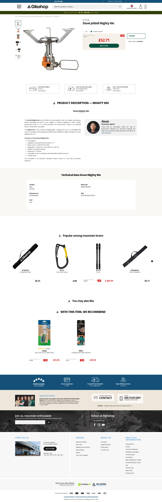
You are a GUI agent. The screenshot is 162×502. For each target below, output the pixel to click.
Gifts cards (79, 444)
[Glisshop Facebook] (94, 425)
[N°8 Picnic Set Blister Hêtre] (44, 333)
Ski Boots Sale (130, 468)
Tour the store (105, 450)
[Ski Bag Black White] (25, 256)
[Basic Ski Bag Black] (135, 256)
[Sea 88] (98, 256)
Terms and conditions (82, 455)
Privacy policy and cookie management (86, 497)
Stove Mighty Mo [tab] (81, 111)
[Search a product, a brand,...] (120, 7)
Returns (78, 452)
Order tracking (80, 450)
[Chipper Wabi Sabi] (81, 333)
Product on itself (97, 31)
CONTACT (105, 398)
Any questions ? (130, 444)
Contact (128, 447)
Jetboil (86, 19)
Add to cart (104, 46)
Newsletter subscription (132, 452)
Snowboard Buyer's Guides (133, 462)
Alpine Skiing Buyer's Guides (133, 460)
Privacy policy (104, 447)
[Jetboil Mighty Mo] (50, 48)
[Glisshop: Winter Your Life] (37, 6)
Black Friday (129, 470)
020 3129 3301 (106, 133)
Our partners (129, 457)
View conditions (42, 90)
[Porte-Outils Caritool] (62, 256)
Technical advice (130, 454)
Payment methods (81, 442)
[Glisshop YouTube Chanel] (103, 425)
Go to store (50, 449)
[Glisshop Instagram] (99, 425)
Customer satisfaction (132, 449)
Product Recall (130, 473)
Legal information (106, 444)
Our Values (104, 442)
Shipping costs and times (83, 447)
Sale (127, 465)
